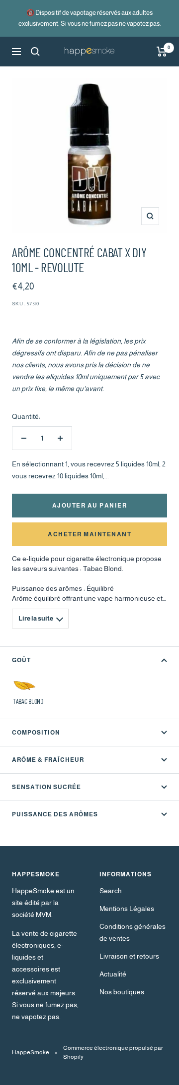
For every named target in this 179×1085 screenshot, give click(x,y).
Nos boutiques (121, 992)
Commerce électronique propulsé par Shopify (113, 1052)
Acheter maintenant (89, 534)
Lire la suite (35, 618)
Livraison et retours (129, 956)
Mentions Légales (126, 909)
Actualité (112, 974)
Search (110, 891)
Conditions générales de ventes (132, 932)
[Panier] (162, 52)
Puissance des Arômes (55, 814)
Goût (21, 660)
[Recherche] (35, 51)
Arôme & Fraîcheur (48, 759)
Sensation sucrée (46, 787)
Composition (36, 732)
